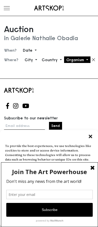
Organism (75, 59)
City (29, 59)
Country (50, 59)
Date (28, 50)
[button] (90, 136)
